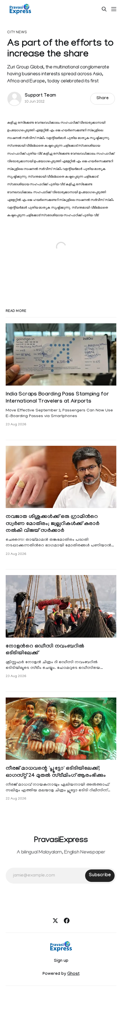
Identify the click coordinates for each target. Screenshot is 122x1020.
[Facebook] (67, 920)
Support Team (40, 96)
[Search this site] (104, 9)
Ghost (73, 974)
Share (102, 98)
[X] (55, 920)
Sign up (61, 961)
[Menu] (113, 9)
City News (17, 32)
